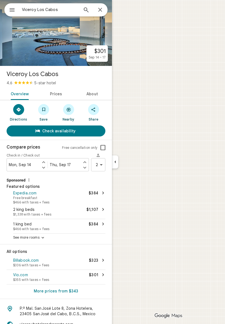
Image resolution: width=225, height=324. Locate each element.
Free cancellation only (79, 148)
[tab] (19, 93)
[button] (56, 197)
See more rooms (29, 238)
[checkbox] (103, 147)
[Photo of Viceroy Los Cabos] (56, 33)
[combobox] (50, 9)
